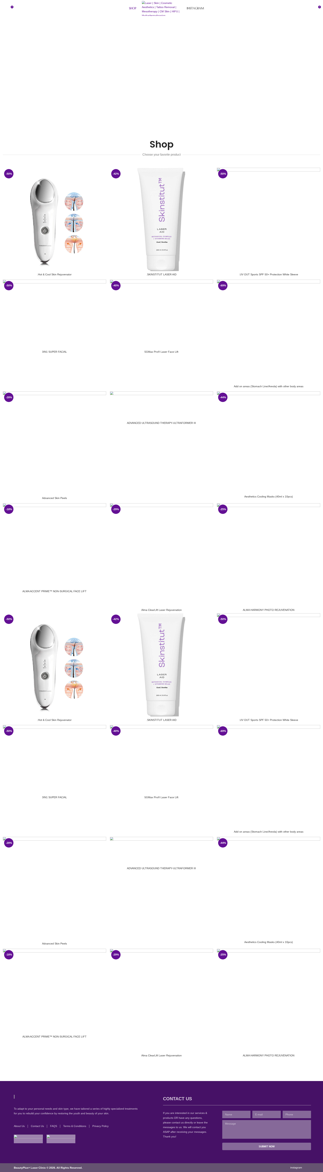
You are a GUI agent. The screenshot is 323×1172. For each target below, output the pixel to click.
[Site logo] (161, 8)
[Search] (4, 8)
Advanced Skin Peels (54, 498)
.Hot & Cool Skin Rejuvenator (54, 274)
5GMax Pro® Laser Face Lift (161, 351)
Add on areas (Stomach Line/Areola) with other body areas (268, 386)
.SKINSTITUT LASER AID (161, 274)
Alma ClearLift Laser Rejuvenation (161, 609)
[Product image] (54, 219)
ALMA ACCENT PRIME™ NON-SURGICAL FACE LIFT (54, 591)
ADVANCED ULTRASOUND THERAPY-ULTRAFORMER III (161, 422)
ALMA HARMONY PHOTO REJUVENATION (268, 609)
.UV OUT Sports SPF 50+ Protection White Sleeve (268, 274)
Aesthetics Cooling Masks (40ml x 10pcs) (268, 496)
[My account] (311, 8)
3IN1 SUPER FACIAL (54, 351)
